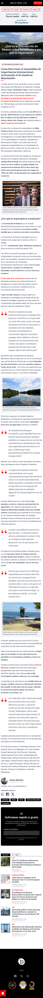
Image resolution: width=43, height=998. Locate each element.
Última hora (6, 9)
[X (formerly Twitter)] (21, 976)
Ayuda (21, 970)
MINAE (14, 800)
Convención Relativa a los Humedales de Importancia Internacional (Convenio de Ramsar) (18, 98)
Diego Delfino (16, 870)
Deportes (26, 9)
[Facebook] (15, 976)
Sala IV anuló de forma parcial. (13, 123)
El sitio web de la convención (12, 278)
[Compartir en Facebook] (7, 794)
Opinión (16, 9)
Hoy (21, 43)
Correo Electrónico (11, 829)
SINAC (21, 800)
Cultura (35, 9)
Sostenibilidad (17, 890)
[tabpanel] (21, 897)
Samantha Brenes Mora (19, 902)
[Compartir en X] (13, 794)
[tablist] (21, 855)
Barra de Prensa (18, 875)
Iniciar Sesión (38, 2)
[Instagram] (27, 976)
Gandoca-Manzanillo (33, 800)
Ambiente (5, 800)
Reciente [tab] (5, 855)
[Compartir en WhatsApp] (2, 794)
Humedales (5, 803)
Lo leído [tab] (15, 855)
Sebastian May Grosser (19, 885)
